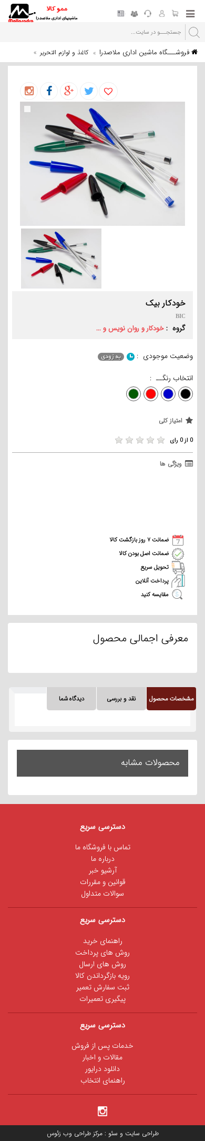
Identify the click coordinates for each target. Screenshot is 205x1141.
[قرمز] (151, 394)
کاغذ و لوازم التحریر (64, 52)
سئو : (110, 1133)
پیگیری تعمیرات (102, 999)
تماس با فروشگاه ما (102, 847)
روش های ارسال (102, 964)
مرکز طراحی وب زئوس (74, 1133)
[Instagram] (102, 1110)
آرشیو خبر (103, 870)
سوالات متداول (102, 893)
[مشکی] (185, 394)
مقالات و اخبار (102, 1057)
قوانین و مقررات (103, 882)
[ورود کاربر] (161, 14)
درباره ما (103, 859)
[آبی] (168, 394)
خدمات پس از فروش (102, 1045)
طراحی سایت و (138, 1133)
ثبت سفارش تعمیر (102, 987)
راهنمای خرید (102, 941)
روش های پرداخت (102, 952)
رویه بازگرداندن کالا (102, 975)
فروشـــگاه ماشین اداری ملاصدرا (145, 52)
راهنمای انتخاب (102, 1080)
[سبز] (133, 394)
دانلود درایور (102, 1069)
